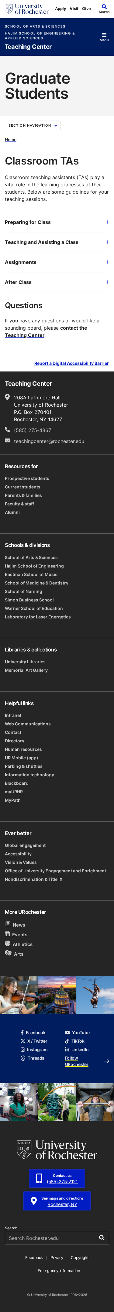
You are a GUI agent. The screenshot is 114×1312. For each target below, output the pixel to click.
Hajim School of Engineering (34, 566)
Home (10, 139)
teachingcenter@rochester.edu (49, 441)
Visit (74, 8)
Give (86, 8)
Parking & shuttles (24, 766)
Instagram (37, 1049)
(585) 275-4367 (32, 430)
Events (19, 934)
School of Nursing (23, 591)
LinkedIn (80, 1049)
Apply (60, 8)
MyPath (13, 800)
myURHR (14, 791)
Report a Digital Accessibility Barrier (71, 363)
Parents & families (23, 495)
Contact (13, 732)
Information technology (29, 775)
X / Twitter (37, 1041)
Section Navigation (30, 125)
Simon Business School (29, 600)
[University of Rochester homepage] (27, 9)
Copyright (80, 1257)
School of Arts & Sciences (35, 26)
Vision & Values (21, 862)
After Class (18, 282)
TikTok (78, 1041)
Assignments (20, 262)
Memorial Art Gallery (26, 670)
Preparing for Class (28, 222)
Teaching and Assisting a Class (41, 242)
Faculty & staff (19, 504)
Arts (18, 954)
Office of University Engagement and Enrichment (55, 871)
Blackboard (17, 783)
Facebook (36, 1032)
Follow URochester (76, 1061)
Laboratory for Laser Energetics (38, 617)
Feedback (34, 1257)
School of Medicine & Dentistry (36, 583)
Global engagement (25, 845)
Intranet (13, 715)
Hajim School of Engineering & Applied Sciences (40, 35)
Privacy (56, 1257)
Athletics (23, 944)
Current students (22, 487)
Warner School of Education (34, 608)
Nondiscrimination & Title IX (34, 879)
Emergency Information (59, 1270)
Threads (36, 1058)
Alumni (12, 512)
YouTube (81, 1032)
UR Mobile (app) (21, 758)
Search (11, 1228)
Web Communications (28, 724)
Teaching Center (28, 47)
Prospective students (27, 478)
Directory (14, 741)
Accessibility (18, 854)
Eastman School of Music (31, 574)
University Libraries (25, 661)
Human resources (23, 749)
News (19, 925)
